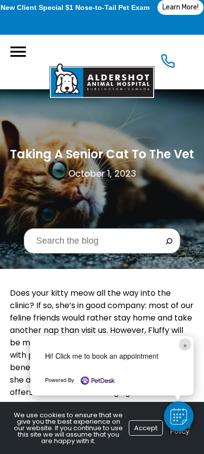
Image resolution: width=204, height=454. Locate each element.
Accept (145, 428)
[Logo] (102, 62)
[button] (179, 416)
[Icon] (168, 63)
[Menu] (18, 52)
